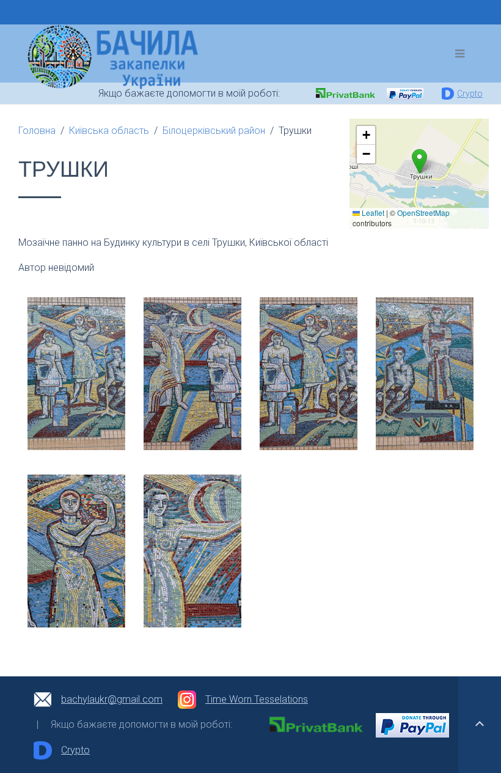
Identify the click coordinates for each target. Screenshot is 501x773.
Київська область (109, 130)
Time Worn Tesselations (256, 699)
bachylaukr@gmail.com (112, 699)
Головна (37, 130)
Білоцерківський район (214, 130)
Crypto (470, 93)
